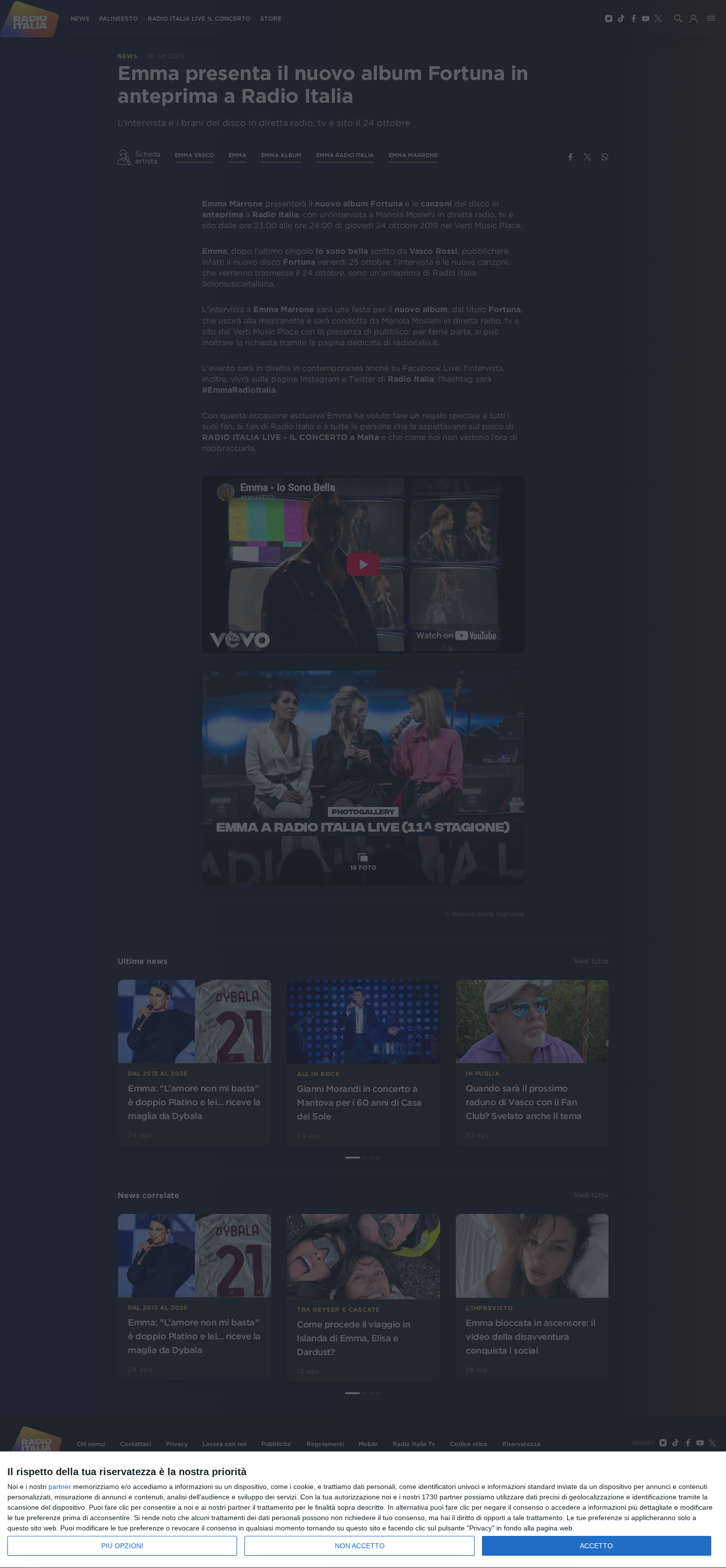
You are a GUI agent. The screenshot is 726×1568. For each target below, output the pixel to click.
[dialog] (363, 1510)
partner (59, 1486)
